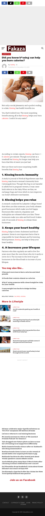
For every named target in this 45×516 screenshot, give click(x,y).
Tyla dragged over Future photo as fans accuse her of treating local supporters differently (21, 443)
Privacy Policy (37, 503)
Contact (5, 503)
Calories (17, 296)
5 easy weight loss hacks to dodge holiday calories (19, 289)
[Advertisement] (22, 22)
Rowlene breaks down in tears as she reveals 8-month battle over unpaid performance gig (21, 453)
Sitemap (23, 504)
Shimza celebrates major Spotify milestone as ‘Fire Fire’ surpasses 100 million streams (21, 430)
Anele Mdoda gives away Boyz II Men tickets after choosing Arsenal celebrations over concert (22, 463)
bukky (12, 64)
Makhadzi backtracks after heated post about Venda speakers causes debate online (20, 458)
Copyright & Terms (17, 503)
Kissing (10, 174)
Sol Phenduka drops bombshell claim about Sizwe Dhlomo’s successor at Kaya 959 (22, 468)
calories (5, 118)
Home (28, 503)
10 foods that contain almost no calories (18, 278)
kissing (12, 108)
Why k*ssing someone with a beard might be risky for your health (22, 283)
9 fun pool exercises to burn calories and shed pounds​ (21, 273)
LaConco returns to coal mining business (19, 434)
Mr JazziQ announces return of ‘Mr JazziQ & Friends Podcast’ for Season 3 (20, 438)
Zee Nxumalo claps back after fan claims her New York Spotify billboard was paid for (22, 473)
